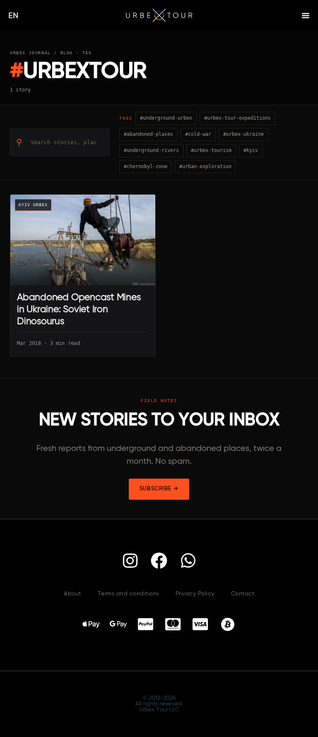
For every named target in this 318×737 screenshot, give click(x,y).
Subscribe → (159, 488)
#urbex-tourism (211, 150)
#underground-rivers (151, 150)
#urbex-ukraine (243, 134)
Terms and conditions (128, 594)
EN (13, 16)
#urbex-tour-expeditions (237, 118)
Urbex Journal (30, 53)
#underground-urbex (166, 118)
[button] (305, 15)
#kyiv (250, 150)
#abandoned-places (148, 134)
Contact (243, 594)
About (72, 594)
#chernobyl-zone (145, 166)
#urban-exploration (205, 166)
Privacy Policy (195, 594)
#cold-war (198, 134)
